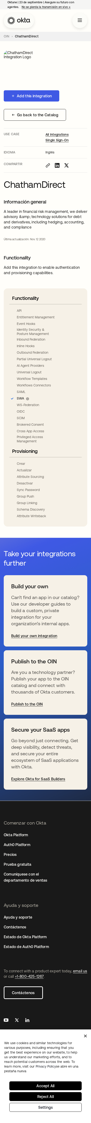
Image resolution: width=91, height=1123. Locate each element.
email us (80, 971)
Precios (10, 854)
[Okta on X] (16, 1021)
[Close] (85, 1036)
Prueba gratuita (17, 864)
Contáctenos (23, 993)
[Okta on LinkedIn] (27, 1021)
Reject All (45, 1096)
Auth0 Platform (17, 845)
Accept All (45, 1086)
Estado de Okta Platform (25, 937)
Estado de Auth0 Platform (26, 947)
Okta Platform (16, 835)
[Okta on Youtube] (6, 1021)
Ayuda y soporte (18, 917)
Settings (45, 1107)
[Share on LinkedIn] (57, 165)
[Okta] (18, 20)
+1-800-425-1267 (29, 976)
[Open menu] (79, 20)
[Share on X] (66, 165)
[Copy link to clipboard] (48, 165)
